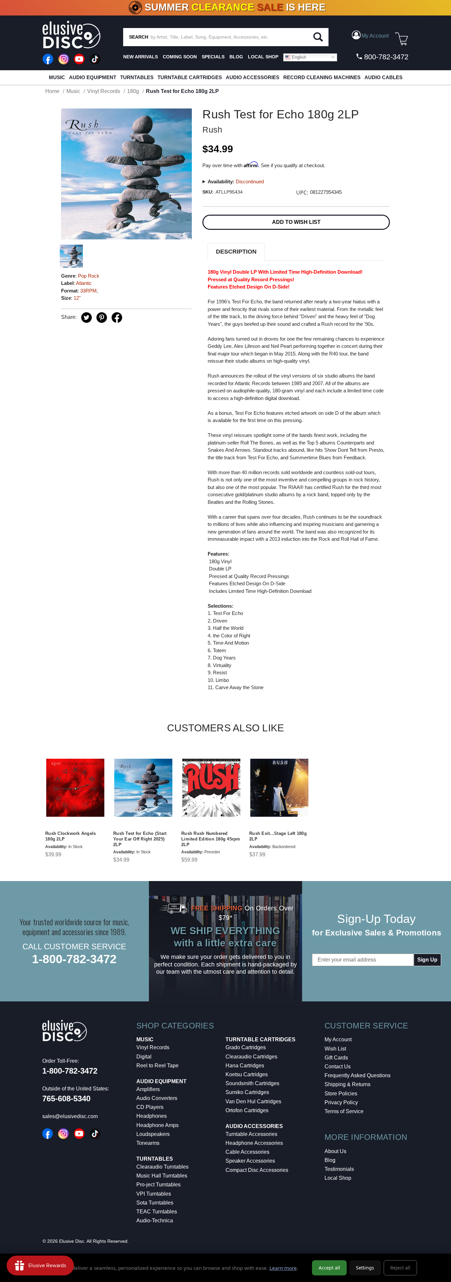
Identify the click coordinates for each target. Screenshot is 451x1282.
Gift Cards (336, 1057)
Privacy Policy (341, 1102)
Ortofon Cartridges (247, 1110)
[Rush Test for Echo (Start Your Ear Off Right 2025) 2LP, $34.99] (143, 787)
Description (236, 251)
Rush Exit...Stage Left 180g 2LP (278, 836)
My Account (338, 1039)
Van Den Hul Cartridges (253, 1101)
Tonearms (147, 1143)
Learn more (283, 1268)
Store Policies (341, 1093)
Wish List (335, 1049)
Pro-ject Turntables (158, 1184)
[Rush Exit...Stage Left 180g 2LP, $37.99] (279, 787)
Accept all (329, 1268)
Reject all (400, 1268)
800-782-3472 (385, 57)
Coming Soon (180, 56)
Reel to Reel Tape (157, 1065)
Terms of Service (344, 1111)
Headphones (151, 1116)
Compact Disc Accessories (257, 1170)
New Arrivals (140, 56)
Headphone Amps (157, 1125)
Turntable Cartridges (189, 77)
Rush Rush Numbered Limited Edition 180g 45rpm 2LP (210, 839)
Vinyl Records (152, 1047)
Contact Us (338, 1066)
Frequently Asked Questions (358, 1075)
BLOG (236, 56)
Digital (144, 1056)
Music (57, 77)
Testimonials (339, 1169)
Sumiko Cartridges (247, 1092)
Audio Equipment (92, 77)
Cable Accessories (247, 1152)
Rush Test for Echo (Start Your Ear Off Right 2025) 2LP (139, 839)
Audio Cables (383, 77)
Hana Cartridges (245, 1065)
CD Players (149, 1107)
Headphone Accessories (254, 1143)
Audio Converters (156, 1098)
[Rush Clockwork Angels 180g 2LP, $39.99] (75, 787)
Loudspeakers (153, 1134)
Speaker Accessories (250, 1161)
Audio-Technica (154, 1220)
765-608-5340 (66, 1098)
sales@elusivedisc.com (70, 1116)
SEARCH (138, 37)
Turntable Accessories (251, 1134)
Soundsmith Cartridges (252, 1083)
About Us (335, 1151)
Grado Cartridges (246, 1047)
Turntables (137, 77)
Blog (330, 1160)
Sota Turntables (154, 1203)
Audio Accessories (252, 77)
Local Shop (338, 1178)
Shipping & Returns (347, 1084)
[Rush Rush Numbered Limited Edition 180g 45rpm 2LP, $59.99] (211, 787)
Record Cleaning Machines (322, 77)
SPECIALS (213, 56)
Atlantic (84, 283)
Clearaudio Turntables (162, 1167)
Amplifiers (148, 1089)
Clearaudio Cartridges (251, 1056)
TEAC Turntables (156, 1211)
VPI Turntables (153, 1194)
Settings (365, 1268)
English (298, 56)
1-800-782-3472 (74, 959)
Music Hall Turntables (161, 1175)
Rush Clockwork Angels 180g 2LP (70, 836)
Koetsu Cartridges (247, 1074)
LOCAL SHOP (263, 56)
